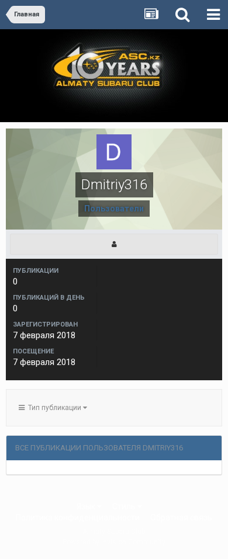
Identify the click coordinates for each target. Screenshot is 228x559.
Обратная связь (181, 517)
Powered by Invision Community (114, 542)
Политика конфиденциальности (78, 517)
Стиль (124, 506)
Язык (87, 506)
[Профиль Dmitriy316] (114, 244)
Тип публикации (54, 408)
